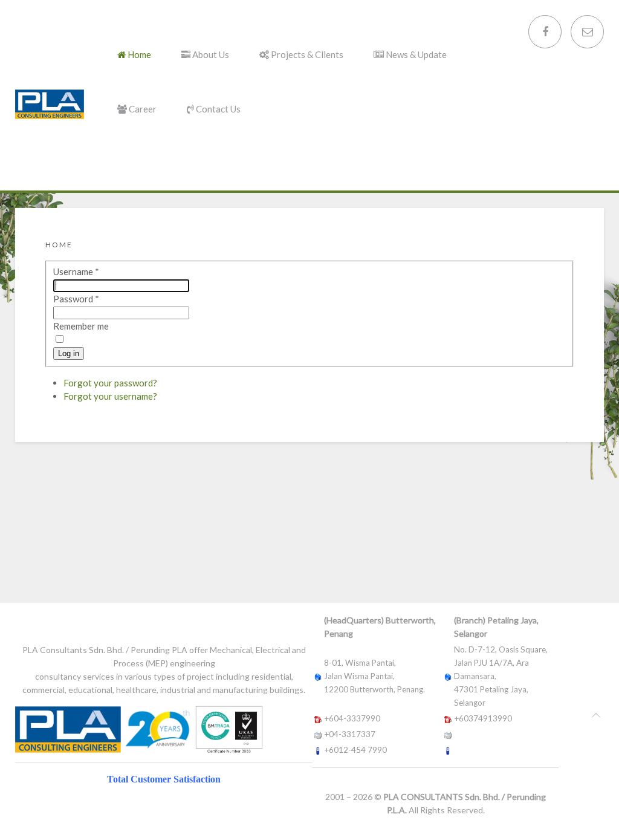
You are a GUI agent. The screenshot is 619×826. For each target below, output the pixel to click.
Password (76, 298)
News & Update (415, 54)
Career (142, 108)
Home (138, 54)
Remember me (81, 325)
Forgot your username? (110, 396)
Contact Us (217, 108)
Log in (68, 353)
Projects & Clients (306, 54)
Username (76, 271)
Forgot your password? (110, 382)
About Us (209, 54)
